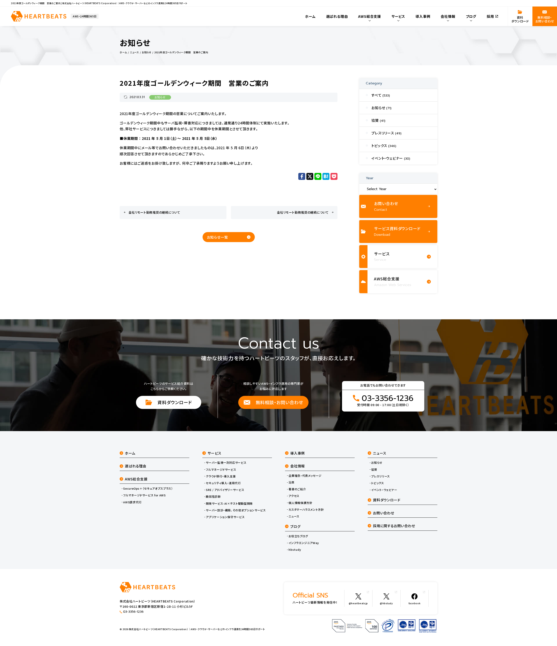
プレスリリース (380, 476)
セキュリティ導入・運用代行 (223, 483)
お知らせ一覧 (217, 237)
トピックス (377, 483)
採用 (490, 16)
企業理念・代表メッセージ (305, 476)
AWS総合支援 (136, 479)
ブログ (295, 526)
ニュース (294, 516)
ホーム (130, 453)
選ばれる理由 (135, 466)
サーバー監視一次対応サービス (226, 463)
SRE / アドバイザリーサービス (225, 490)
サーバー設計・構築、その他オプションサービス (236, 510)
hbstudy (295, 550)
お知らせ (160, 97)
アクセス (294, 496)
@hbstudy (386, 603)
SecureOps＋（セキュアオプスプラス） (148, 488)
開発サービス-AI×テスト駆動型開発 (229, 503)
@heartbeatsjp (358, 603)
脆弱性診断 (213, 497)
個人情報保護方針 (300, 503)
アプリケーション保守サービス (225, 517)
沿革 (291, 482)
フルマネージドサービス (221, 470)
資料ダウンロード (175, 402)
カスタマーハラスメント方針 (306, 510)
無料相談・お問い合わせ (279, 402)
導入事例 (297, 453)
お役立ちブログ (298, 536)
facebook (414, 603)
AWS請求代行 (132, 502)
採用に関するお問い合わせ (394, 525)
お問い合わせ (383, 512)
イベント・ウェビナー (384, 490)
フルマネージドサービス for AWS (144, 495)
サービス (214, 453)
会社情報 (297, 466)
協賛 (374, 470)
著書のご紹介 (297, 489)
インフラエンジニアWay (304, 543)
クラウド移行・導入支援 (221, 476)
